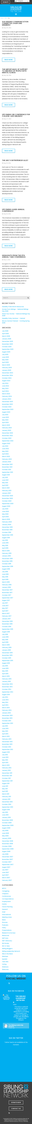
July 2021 (5, 477)
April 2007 (5, 875)
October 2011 (6, 778)
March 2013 (6, 736)
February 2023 (7, 428)
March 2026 (6, 336)
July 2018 (5, 572)
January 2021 (6, 493)
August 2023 (6, 412)
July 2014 (5, 697)
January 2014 (6, 713)
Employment (6, 901)
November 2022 (7, 436)
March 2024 (6, 394)
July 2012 (5, 755)
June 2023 (5, 417)
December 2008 (7, 841)
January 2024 (6, 399)
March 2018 (6, 582)
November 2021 (7, 467)
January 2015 (6, 681)
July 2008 (5, 854)
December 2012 (7, 742)
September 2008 (7, 849)
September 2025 (7, 349)
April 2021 (5, 485)
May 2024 (5, 388)
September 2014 (7, 692)
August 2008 (6, 851)
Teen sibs (5, 962)
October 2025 (6, 347)
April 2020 (5, 517)
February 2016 (6, 647)
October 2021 (6, 470)
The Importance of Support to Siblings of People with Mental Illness (15, 71)
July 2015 (5, 666)
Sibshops (5, 956)
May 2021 (5, 483)
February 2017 (6, 616)
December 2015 (7, 653)
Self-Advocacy (7, 941)
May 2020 (5, 514)
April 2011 (5, 791)
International (6, 915)
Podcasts (5, 925)
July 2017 (5, 603)
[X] (9, 983)
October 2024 (7, 378)
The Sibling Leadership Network (15, 1025)
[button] (29, 2)
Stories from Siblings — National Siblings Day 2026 (15, 310)
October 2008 (7, 846)
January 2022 (6, 462)
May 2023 (5, 420)
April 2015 (5, 674)
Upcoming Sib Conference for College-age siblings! (16, 115)
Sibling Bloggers (7, 949)
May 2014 (5, 702)
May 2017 (5, 608)
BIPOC (4, 888)
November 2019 (7, 530)
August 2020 (6, 506)
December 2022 (7, 433)
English (20, 1)
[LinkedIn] (18, 983)
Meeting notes (7, 917)
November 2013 (7, 718)
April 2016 (5, 642)
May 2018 (5, 577)
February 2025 (7, 368)
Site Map (26, 1121)
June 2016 (5, 637)
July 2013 (5, 726)
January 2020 (6, 525)
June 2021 (5, 480)
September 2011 (7, 781)
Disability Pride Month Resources (13, 307)
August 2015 (6, 663)
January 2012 (6, 770)
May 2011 (5, 789)
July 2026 (5, 331)
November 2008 (7, 844)
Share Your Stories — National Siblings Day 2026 (16, 315)
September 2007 (7, 865)
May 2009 (5, 836)
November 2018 (7, 561)
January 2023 (6, 430)
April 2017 (5, 611)
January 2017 (6, 619)
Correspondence (8, 899)
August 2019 (6, 538)
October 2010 (6, 804)
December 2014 (7, 684)
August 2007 (6, 867)
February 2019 (6, 553)
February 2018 (6, 585)
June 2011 (5, 786)
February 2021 (6, 491)
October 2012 (6, 747)
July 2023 (5, 415)
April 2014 (5, 705)
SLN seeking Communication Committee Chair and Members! (15, 23)
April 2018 (5, 579)
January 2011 (6, 799)
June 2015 (5, 668)
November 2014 (7, 687)
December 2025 (7, 341)
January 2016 (6, 650)
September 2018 (7, 566)
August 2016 (6, 632)
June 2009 (5, 833)
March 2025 (6, 365)
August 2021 (6, 475)
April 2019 (5, 548)
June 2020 (5, 511)
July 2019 (5, 540)
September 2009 (7, 825)
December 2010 (7, 802)
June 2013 (5, 729)
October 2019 (6, 532)
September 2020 (7, 504)
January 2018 (6, 587)
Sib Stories (5, 943)
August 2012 (6, 752)
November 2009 (7, 820)
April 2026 (5, 334)
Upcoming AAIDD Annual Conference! (13, 210)
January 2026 (6, 339)
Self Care (5, 938)
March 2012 (6, 765)
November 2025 (7, 344)
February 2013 (6, 739)
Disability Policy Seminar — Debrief (13, 318)
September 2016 (7, 629)
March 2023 (6, 425)
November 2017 (7, 593)
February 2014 (7, 710)
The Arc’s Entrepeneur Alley (15, 160)
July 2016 (5, 634)
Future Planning (7, 907)
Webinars (5, 967)
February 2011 (6, 797)
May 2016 (5, 640)
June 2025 (5, 357)
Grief (3, 912)
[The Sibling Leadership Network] (6, 997)
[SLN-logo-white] (16, 9)
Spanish (4, 959)
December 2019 (7, 527)
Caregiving (5, 891)
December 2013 (7, 715)
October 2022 (6, 438)
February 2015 (6, 679)
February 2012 (6, 768)
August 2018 (6, 569)
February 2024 (7, 396)
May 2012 (5, 760)
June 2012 (5, 757)
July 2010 (5, 812)
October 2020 (6, 501)
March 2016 (6, 645)
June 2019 (5, 543)
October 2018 (6, 564)
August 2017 (6, 600)
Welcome (5, 969)
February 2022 (7, 459)
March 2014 (6, 708)
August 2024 (6, 381)
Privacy (21, 1121)
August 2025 (6, 352)
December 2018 (7, 559)
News (4, 920)
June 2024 (5, 386)
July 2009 (5, 831)
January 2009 (6, 838)
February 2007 (7, 880)
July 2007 (5, 870)
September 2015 (7, 661)
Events (4, 904)
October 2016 (6, 627)
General (5, 909)
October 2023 (6, 407)
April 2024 (5, 391)
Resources (5, 935)
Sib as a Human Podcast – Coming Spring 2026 (15, 322)
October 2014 (6, 689)
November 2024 (7, 375)
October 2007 (7, 862)
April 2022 (5, 454)
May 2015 (5, 671)
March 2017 (6, 613)
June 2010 (5, 815)
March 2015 (6, 676)
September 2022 (7, 441)
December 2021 (7, 464)
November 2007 (7, 859)
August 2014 (6, 695)
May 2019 (5, 545)
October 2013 (6, 721)
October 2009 (6, 823)
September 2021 (7, 472)
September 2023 (7, 409)
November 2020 (7, 498)
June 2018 (5, 574)
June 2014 (5, 700)
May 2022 (5, 451)
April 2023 (5, 422)
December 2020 (7, 496)
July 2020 (5, 509)
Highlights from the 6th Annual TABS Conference (14, 256)
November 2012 (7, 744)
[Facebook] (4, 983)
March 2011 (5, 794)
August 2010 (6, 810)
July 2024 (5, 383)
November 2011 (7, 776)
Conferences (6, 896)
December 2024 (7, 373)
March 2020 (6, 519)
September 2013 (7, 723)
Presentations (6, 930)
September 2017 (7, 598)
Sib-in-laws (6, 946)
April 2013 (5, 734)
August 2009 (6, 828)
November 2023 (7, 404)
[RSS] (27, 983)
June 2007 (5, 872)
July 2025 (5, 354)
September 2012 (7, 749)
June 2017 (5, 606)
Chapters (5, 894)
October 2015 (6, 658)
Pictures (5, 922)
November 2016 (7, 624)
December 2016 (7, 621)
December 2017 (7, 590)
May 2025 (5, 360)
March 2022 (6, 456)
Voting (4, 964)
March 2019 (6, 551)
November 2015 (7, 655)
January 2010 (6, 817)
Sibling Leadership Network (11, 951)
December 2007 (7, 857)
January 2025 (6, 370)
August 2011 (5, 783)
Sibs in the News (7, 954)
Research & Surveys (8, 933)
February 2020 (7, 522)
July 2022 (5, 446)
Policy (4, 928)
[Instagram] (14, 983)
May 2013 (5, 731)
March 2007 (6, 878)
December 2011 (7, 773)
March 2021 (6, 488)
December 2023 (7, 402)
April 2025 (5, 362)
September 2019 (7, 535)
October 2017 (6, 595)
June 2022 (5, 449)
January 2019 (6, 556)
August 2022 (6, 443)
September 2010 (7, 807)
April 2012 (5, 763)
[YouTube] (23, 983)
